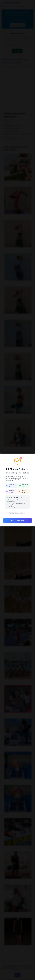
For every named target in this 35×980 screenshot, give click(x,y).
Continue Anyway (17, 520)
